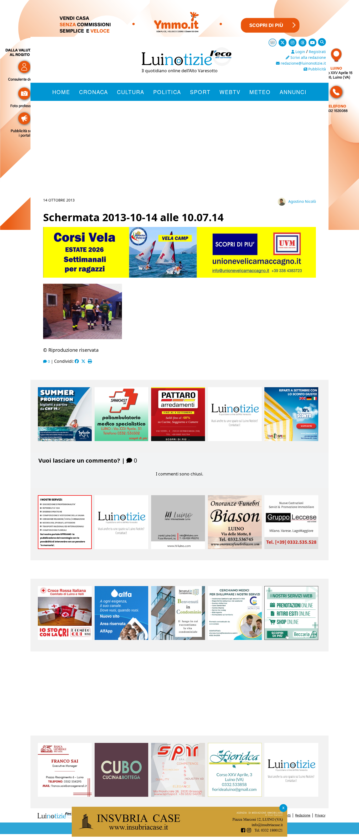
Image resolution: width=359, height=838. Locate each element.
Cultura (130, 92)
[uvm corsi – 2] (179, 276)
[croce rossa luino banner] (65, 638)
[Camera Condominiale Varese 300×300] (178, 638)
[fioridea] (235, 795)
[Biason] (235, 547)
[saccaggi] (65, 547)
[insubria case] (179, 835)
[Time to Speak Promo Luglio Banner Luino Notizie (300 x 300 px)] (291, 439)
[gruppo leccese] (291, 547)
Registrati (317, 51)
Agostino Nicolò (302, 201)
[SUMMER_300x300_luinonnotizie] (65, 439)
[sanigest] (121, 439)
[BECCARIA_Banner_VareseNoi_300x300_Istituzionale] (291, 638)
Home (61, 92)
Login (299, 51)
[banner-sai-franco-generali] (65, 795)
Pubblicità (316, 68)
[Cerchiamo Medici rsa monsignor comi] (235, 638)
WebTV (229, 92)
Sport (200, 92)
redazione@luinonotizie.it (303, 63)
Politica (167, 92)
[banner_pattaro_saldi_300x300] (178, 439)
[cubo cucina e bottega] (121, 795)
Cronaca (93, 92)
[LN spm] (178, 795)
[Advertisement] (179, 155)
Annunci (293, 92)
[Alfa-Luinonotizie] (121, 638)
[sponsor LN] (235, 439)
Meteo (260, 92)
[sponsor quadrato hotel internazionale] (178, 547)
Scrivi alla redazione (307, 57)
